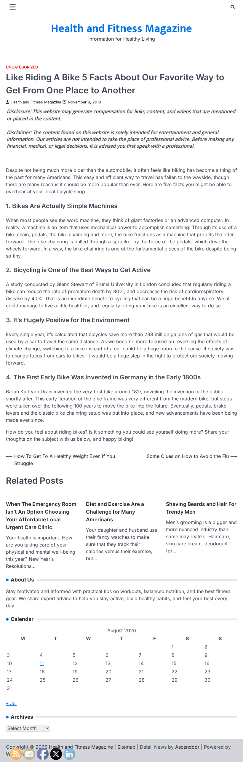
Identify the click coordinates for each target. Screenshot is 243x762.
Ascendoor (187, 747)
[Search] (232, 7)
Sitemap (126, 747)
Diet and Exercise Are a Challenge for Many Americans (115, 512)
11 (42, 663)
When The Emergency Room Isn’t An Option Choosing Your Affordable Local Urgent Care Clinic (41, 515)
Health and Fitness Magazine (121, 28)
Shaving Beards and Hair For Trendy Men (201, 508)
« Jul (11, 703)
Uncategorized (22, 67)
